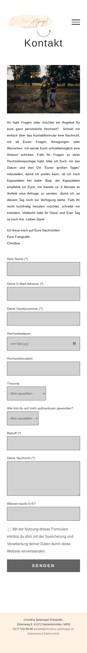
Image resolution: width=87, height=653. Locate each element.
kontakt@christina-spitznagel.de (54, 629)
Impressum (35, 633)
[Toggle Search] (55, 22)
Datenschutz (51, 633)
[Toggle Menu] (76, 22)
